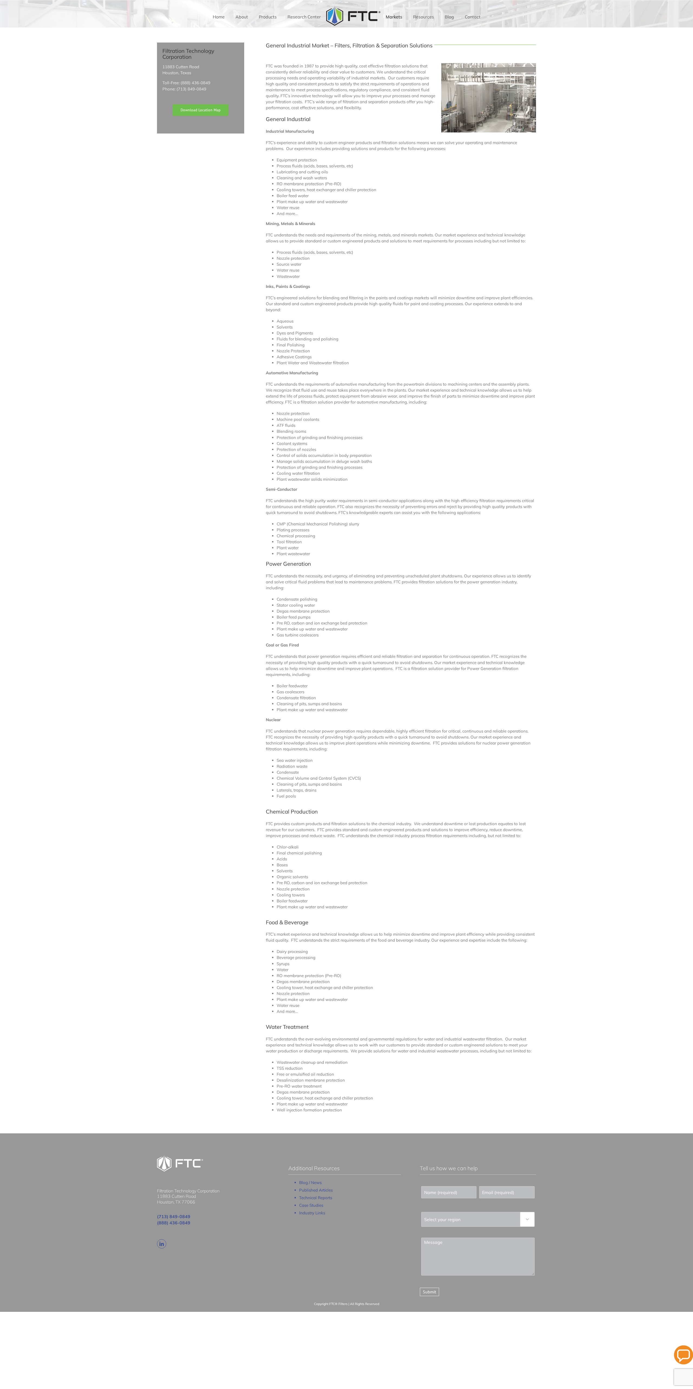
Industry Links (312, 1212)
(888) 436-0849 (173, 1222)
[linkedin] (161, 1243)
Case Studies (311, 1205)
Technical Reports (315, 1197)
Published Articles (316, 1190)
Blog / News (310, 1182)
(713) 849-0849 (173, 1216)
